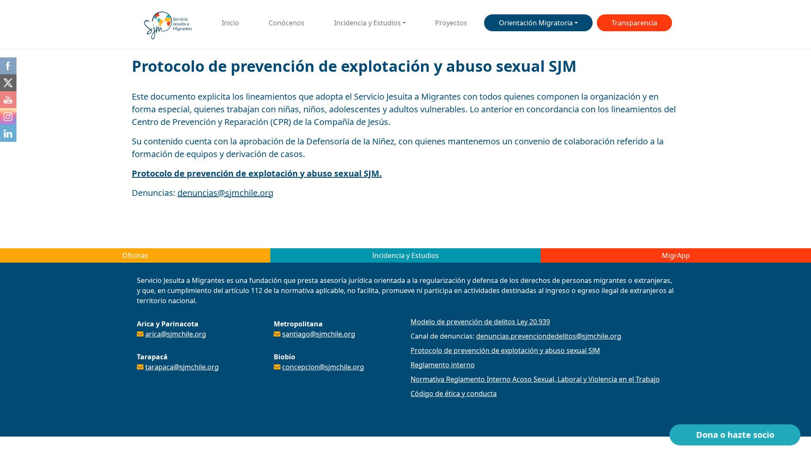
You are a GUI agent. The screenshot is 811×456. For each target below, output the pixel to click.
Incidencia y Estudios (367, 22)
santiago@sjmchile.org (318, 334)
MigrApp (676, 255)
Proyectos (451, 22)
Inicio (230, 22)
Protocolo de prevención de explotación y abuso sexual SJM (505, 350)
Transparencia (634, 22)
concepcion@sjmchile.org (323, 367)
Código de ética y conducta (454, 393)
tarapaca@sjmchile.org (182, 367)
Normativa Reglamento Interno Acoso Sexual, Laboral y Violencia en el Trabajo (535, 379)
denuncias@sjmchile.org (225, 192)
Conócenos (287, 22)
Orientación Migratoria (536, 22)
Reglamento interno (443, 364)
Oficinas (135, 255)
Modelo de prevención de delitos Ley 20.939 (480, 321)
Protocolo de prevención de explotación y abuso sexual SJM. (257, 173)
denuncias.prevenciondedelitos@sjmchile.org (548, 336)
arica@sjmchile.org (175, 334)
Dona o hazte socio (735, 434)
